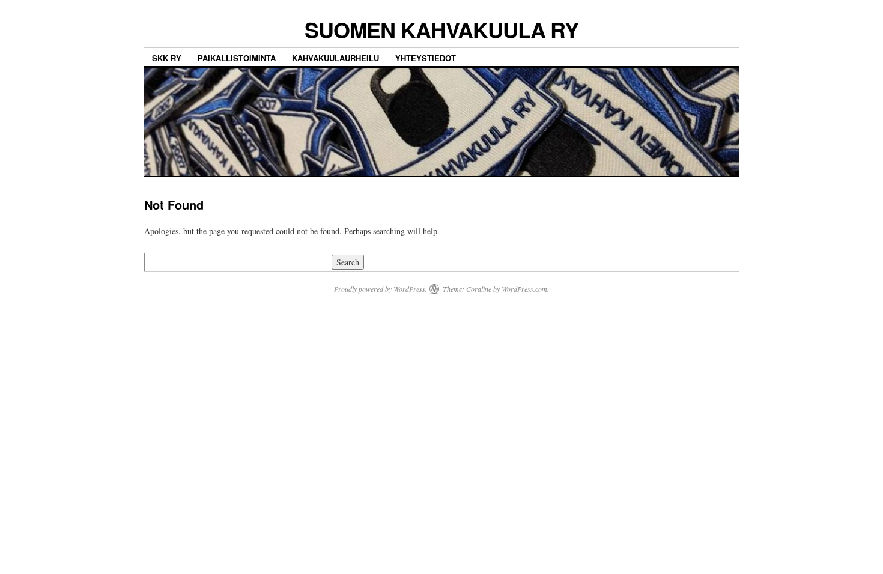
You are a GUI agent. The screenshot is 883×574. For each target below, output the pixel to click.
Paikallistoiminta (237, 58)
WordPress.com (524, 289)
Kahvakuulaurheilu (335, 58)
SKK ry (166, 58)
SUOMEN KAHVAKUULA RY (441, 29)
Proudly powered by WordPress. (380, 289)
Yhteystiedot (425, 58)
